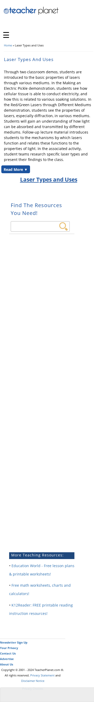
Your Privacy (9, 648)
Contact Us (8, 653)
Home (8, 45)
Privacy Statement (42, 675)
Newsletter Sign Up (13, 642)
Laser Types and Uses (48, 179)
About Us (6, 664)
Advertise (7, 659)
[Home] (31, 13)
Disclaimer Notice (32, 681)
